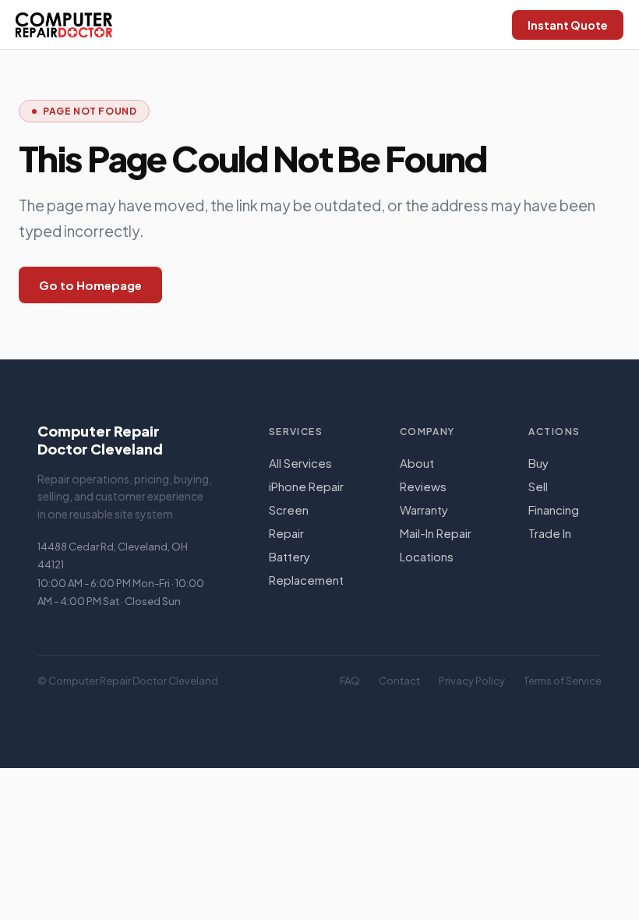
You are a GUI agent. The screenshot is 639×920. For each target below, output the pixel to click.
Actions (554, 431)
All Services (300, 462)
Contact (399, 680)
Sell (538, 486)
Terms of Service (563, 680)
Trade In (549, 532)
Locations (427, 556)
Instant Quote (568, 25)
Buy (538, 462)
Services (296, 431)
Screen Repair (289, 521)
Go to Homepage (90, 285)
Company (427, 431)
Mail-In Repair (435, 532)
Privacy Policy (472, 680)
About (417, 462)
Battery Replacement (306, 568)
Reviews (423, 486)
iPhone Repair (306, 486)
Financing (553, 509)
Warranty (424, 509)
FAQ (350, 680)
